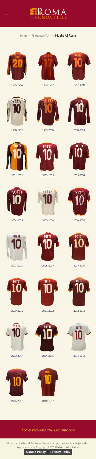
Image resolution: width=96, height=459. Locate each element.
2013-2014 (17, 355)
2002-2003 (48, 175)
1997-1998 (79, 85)
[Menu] (6, 13)
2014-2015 (48, 355)
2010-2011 (17, 310)
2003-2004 (79, 175)
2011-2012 (48, 310)
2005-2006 (48, 220)
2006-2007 (79, 220)
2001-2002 (17, 175)
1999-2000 (48, 130)
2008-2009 (48, 265)
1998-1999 (17, 130)
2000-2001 (79, 130)
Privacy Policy (60, 452)
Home (23, 35)
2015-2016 (79, 355)
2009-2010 (79, 265)
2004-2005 (17, 220)
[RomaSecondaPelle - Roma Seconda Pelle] (48, 13)
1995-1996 (17, 85)
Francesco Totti (41, 35)
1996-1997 (48, 85)
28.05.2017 (48, 400)
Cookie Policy (36, 452)
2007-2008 (17, 265)
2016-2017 (17, 400)
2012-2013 (79, 310)
